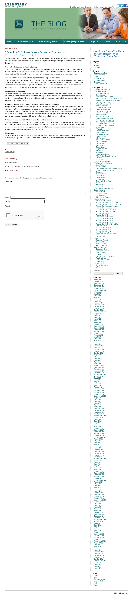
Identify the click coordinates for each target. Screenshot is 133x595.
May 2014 (97, 487)
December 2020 (99, 349)
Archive (96, 65)
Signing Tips (100, 179)
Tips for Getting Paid (103, 181)
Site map (77, 7)
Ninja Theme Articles (103, 201)
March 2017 (98, 426)
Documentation (99, 75)
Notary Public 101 (102, 106)
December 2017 (99, 410)
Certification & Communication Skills (109, 168)
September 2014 (100, 480)
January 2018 (99, 409)
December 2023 (99, 306)
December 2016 (99, 432)
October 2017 (99, 414)
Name (7, 197)
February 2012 (99, 532)
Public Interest (101, 258)
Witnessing (100, 262)
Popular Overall (101, 226)
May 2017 (97, 423)
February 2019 (99, 387)
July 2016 (97, 441)
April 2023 (97, 321)
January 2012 (99, 534)
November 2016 (99, 434)
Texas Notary (100, 147)
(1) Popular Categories (102, 90)
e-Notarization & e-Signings (106, 170)
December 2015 (99, 453)
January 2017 (99, 430)
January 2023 (99, 326)
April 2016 (97, 446)
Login (82, 7)
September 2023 (100, 312)
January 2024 (99, 305)
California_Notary (102, 134)
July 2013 (97, 503)
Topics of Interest (100, 247)
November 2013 (99, 496)
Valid (98, 581)
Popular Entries (99, 199)
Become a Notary (102, 249)
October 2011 (99, 539)
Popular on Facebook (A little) (107, 202)
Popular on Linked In (103, 213)
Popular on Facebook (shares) (107, 206)
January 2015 (99, 473)
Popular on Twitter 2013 (104, 222)
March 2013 (98, 511)
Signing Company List (100, 7)
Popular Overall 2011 (103, 229)
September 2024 (100, 290)
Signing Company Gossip (105, 125)
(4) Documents (99, 127)
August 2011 (98, 543)
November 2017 (99, 412)
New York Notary (102, 142)
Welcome (99, 267)
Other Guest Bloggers (103, 197)
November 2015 (99, 455)
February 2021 (99, 346)
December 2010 (99, 555)
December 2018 (99, 391)
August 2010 (98, 562)
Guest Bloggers (99, 190)
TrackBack (36, 166)
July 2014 (97, 484)
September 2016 (100, 437)
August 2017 (98, 417)
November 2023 (99, 308)
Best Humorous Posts (103, 93)
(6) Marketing (98, 150)
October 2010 (99, 559)
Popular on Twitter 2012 (104, 220)
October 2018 (99, 394)
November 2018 (99, 392)
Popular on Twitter (102, 215)
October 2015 (99, 457)
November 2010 (99, 557)
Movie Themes (101, 244)
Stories (96, 238)
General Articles (101, 174)
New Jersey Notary (102, 140)
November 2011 (99, 537)
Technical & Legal (102, 116)
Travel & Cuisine (102, 265)
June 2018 (98, 401)
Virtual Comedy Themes (104, 188)
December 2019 (99, 369)
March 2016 (98, 448)
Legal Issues (100, 177)
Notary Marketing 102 (103, 104)
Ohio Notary (100, 143)
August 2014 (98, 482)
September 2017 (100, 416)
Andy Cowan (100, 192)
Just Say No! (100, 176)
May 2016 (97, 444)
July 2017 (97, 419)
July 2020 (97, 357)
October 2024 (99, 288)
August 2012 (98, 521)
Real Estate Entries (103, 260)
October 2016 (99, 435)
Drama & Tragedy (102, 240)
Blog (71, 7)
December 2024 (99, 285)
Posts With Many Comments (106, 233)
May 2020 (97, 360)
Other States (100, 145)
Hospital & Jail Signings (104, 111)
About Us (111, 7)
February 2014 (99, 493)
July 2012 (97, 523)
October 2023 (99, 310)
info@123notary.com (21, 7)
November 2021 (99, 332)
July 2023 (97, 315)
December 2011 (99, 536)
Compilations (100, 95)
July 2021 (97, 337)
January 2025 (99, 283)
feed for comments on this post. (17, 166)
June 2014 (98, 485)
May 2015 (97, 466)
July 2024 (97, 294)
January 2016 (99, 451)
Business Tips (101, 167)
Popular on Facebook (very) (106, 211)
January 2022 (99, 328)
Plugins (96, 77)
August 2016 (98, 439)
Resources (88, 7)
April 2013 (97, 509)
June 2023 (98, 317)
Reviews (99, 158)
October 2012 (99, 518)
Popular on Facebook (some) (106, 208)
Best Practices (101, 165)
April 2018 (97, 405)
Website (8, 206)
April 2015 (97, 468)
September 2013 (100, 500)
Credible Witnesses (103, 109)
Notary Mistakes (101, 115)
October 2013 (99, 498)
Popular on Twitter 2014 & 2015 (107, 224)
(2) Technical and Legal (102, 108)
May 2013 (97, 507)
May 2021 (97, 341)
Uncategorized (99, 263)
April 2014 (97, 489)
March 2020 (98, 364)
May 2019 (97, 382)
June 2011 (97, 545)
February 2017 (99, 428)
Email (7, 201)
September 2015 (100, 459)
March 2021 (98, 344)
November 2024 (99, 287)
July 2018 (97, 400)
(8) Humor (97, 183)
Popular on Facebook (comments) (108, 204)
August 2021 (98, 335)
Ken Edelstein (101, 195)
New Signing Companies (105, 122)
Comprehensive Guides (104, 97)
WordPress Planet (100, 84)
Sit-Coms (99, 186)
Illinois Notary (101, 138)
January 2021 (99, 348)
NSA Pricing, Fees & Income (106, 156)
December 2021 (99, 330)
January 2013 (99, 514)
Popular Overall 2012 (103, 231)
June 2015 (98, 464)
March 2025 (98, 280)
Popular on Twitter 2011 (104, 218)
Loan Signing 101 (102, 113)
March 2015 (98, 469)
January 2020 (99, 367)
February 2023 (99, 324)
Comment (8, 182)
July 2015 (97, 462)
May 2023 (97, 319)
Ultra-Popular (101, 236)
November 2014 (99, 477)
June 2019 (98, 380)
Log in (96, 576)
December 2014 (99, 475)
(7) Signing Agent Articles (103, 163)
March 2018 (98, 407)
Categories (98, 67)
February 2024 (99, 303)
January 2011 (99, 554)
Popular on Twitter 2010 (104, 217)
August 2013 (98, 502)
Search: (96, 271)
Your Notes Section (103, 161)
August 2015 (98, 460)
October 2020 (99, 353)
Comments (99, 579)
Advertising (100, 152)
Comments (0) (10, 152)
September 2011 (100, 541)
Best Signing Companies (105, 120)
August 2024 (98, 292)
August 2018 (98, 398)
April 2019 (97, 383)
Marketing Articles (102, 154)
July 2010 (97, 564)
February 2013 (99, 512)
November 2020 (99, 351)
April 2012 (97, 528)
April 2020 (97, 362)
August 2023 (98, 314)
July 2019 (97, 378)
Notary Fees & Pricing (103, 102)
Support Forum (99, 80)
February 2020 (99, 366)
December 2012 (99, 516)
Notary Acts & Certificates (105, 256)
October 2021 (99, 333)
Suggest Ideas (99, 78)
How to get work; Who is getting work (109, 99)
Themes (97, 82)
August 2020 (98, 355)
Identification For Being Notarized (108, 100)
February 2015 (99, 471)
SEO (97, 235)
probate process (64, 111)
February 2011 (99, 552)
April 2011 (97, 548)
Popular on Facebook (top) (106, 210)
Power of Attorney (102, 131)
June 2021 (98, 339)
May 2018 (97, 403)
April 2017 (97, 425)
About (96, 64)
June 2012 (98, 525)
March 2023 (98, 323)
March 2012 (98, 530)
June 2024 (98, 296)
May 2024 (97, 297)
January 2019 (99, 389)
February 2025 (99, 281)
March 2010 (98, 568)
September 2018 (100, 396)
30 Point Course (102, 91)
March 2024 (98, 301)
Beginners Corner (102, 251)
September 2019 (100, 375)
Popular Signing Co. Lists (105, 124)
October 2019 (99, 373)
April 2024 (97, 299)
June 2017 (98, 421)
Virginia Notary (101, 149)
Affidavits (99, 129)
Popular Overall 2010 (103, 227)
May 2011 (97, 546)
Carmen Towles (101, 193)
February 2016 (99, 450)
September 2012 (100, 519)
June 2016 (98, 443)
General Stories (101, 242)
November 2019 (99, 371)
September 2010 (100, 561)
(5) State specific (100, 133)
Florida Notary (101, 136)
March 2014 (98, 491)
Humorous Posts (102, 184)
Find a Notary (100, 253)
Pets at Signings (102, 245)
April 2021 (97, 342)
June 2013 (98, 505)
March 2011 (98, 550)
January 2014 (99, 494)
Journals (99, 254)
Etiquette (99, 172)
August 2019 (98, 376)
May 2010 (97, 566)
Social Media (100, 159)
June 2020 (98, 358)
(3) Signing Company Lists (103, 118)
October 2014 (99, 478)
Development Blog (100, 73)
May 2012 (97, 527)
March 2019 (98, 385)
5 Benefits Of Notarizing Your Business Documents (35, 52)
